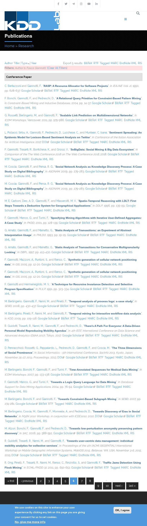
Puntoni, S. (41, 259)
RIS (140, 63)
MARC (114, 63)
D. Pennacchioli (14, 347)
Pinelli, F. (61, 301)
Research (26, 46)
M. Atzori (10, 428)
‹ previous (27, 480)
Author (9, 63)
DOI (45, 142)
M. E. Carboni (13, 200)
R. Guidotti (11, 325)
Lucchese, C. (71, 132)
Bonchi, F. (29, 369)
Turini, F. (44, 217)
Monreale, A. (60, 411)
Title (16, 63)
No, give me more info (30, 522)
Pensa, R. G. (46, 166)
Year (34, 63)
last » (132, 485)
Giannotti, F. (34, 85)
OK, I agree (122, 510)
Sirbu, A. (24, 132)
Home (10, 46)
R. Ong (9, 462)
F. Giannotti (11, 149)
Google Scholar (32, 90)
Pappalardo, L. (49, 347)
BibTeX (88, 63)
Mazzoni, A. (27, 259)
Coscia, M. (103, 347)
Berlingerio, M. (28, 115)
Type (24, 63)
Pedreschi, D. (46, 98)
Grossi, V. (62, 149)
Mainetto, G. (45, 230)
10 (107, 485)
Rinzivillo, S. (72, 462)
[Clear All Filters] (57, 67)
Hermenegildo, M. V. (37, 284)
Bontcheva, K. (41, 149)
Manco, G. (26, 217)
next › (118, 485)
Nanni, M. (44, 301)
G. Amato (10, 230)
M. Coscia (11, 166)
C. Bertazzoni (13, 85)
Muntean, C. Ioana (96, 132)
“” (76, 85)
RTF (96, 63)
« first (10, 480)
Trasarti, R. (26, 149)
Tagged (104, 63)
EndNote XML (128, 63)
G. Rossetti (11, 115)
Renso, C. (60, 259)
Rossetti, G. (32, 347)
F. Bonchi (10, 98)
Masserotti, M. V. (66, 200)
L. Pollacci (11, 132)
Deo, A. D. (28, 200)
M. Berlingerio (13, 301)
